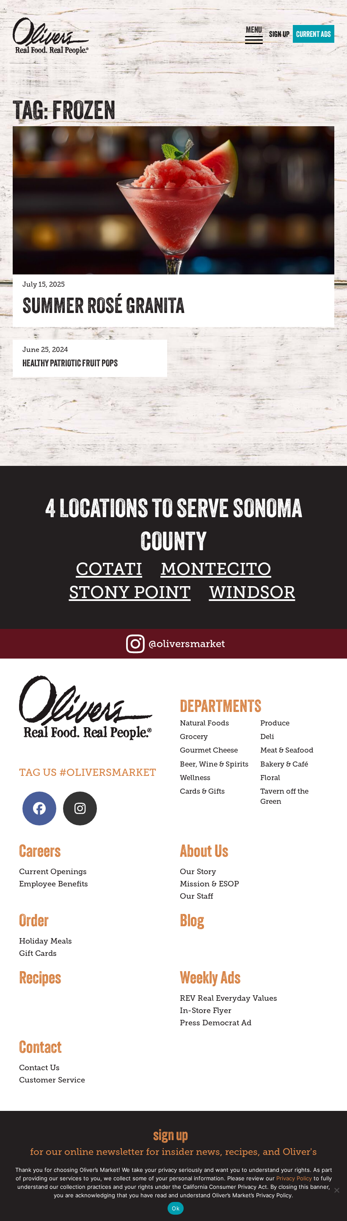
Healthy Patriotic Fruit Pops (70, 362)
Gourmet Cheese (209, 750)
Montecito (215, 569)
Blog (192, 920)
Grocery (194, 737)
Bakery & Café (284, 764)
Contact (40, 1046)
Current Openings (53, 871)
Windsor (252, 592)
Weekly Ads (210, 977)
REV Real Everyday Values (228, 998)
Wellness (195, 778)
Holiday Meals (45, 941)
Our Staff (196, 896)
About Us (204, 850)
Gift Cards (38, 953)
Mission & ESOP (209, 884)
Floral (270, 778)
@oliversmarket (187, 643)
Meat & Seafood (287, 750)
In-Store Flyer (205, 1010)
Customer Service (52, 1080)
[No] (336, 1190)
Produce (274, 723)
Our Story (198, 871)
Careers (40, 850)
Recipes (40, 977)
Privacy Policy (294, 1178)
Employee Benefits (53, 884)
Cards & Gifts (202, 791)
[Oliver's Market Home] (93, 708)
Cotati (109, 569)
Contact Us (39, 1067)
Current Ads (313, 34)
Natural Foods (204, 723)
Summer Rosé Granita (103, 305)
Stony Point (130, 592)
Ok (175, 1208)
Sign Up (279, 34)
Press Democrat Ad (215, 1023)
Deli (267, 737)
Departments (220, 705)
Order (34, 920)
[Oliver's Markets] (51, 35)
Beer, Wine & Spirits (214, 764)
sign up (170, 1134)
